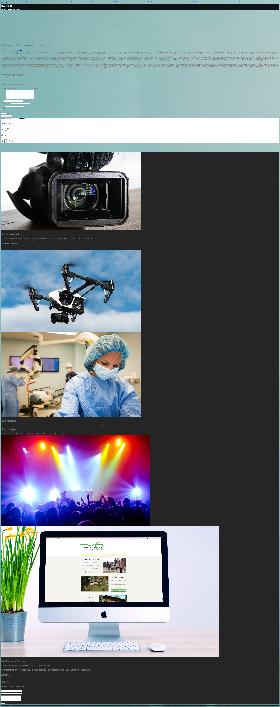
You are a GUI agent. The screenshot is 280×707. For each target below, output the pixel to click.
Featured (5, 128)
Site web (2, 106)
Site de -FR (6, 142)
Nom (2, 101)
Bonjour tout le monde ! (6, 79)
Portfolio (5, 130)
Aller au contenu (4, 2)
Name (23, 691)
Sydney (16, 705)
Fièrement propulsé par (5, 705)
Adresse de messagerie (6, 103)
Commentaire (3, 98)
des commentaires (8, 141)
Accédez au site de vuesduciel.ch (7, 249)
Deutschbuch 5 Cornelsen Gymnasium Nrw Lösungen (55, 1)
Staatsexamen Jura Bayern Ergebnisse (21, 1)
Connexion (6, 139)
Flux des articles (8, 140)
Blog (4, 127)
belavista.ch (6, 5)
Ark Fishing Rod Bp (92, 1)
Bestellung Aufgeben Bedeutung (116, 1)
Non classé (19, 50)
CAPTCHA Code (9, 113)
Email (23, 693)
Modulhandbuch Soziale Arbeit (103, 1)
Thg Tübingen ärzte (71, 1)
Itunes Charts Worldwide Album (36, 1)
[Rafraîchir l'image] (5, 109)
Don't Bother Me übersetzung (81, 1)
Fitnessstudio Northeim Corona (7, 69)
